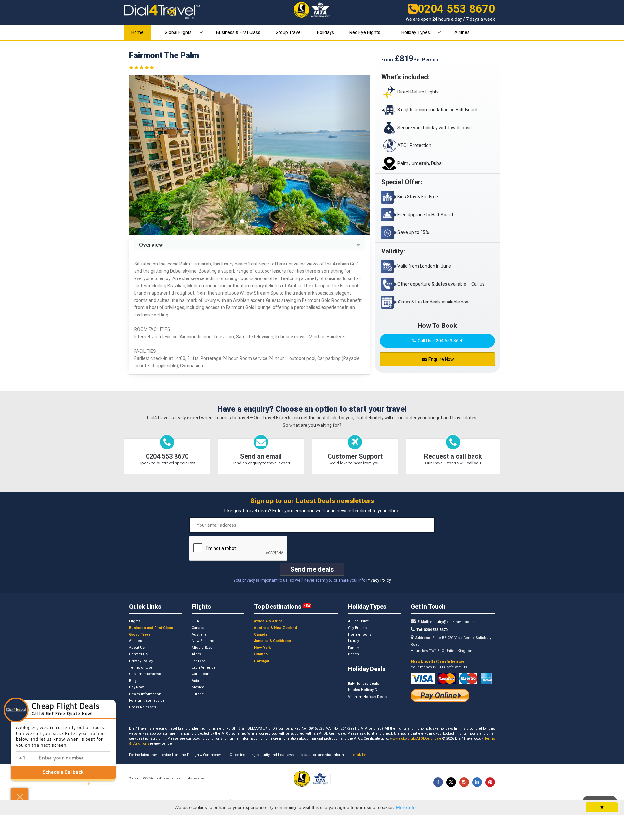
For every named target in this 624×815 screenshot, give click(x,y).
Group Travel (289, 32)
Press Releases (142, 707)
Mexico (198, 687)
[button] (147, 155)
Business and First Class (151, 628)
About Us (137, 648)
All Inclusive (358, 621)
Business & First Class (238, 32)
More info (406, 807)
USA (195, 621)
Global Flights (178, 32)
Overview (151, 245)
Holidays (325, 32)
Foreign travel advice (147, 700)
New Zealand (203, 641)
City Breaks (357, 628)
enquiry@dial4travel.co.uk (451, 622)
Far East (198, 661)
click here (361, 755)
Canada (198, 628)
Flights (134, 621)
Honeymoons (359, 634)
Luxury (353, 641)
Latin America (203, 667)
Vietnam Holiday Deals (367, 697)
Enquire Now (441, 359)
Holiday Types (415, 32)
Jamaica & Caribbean (272, 641)
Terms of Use (140, 667)
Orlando (261, 654)
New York (262, 648)
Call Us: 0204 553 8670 (441, 340)
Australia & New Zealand (275, 628)
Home (137, 32)
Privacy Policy (378, 580)
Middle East (202, 648)
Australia (199, 634)
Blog (133, 681)
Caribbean (200, 674)
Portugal (261, 661)
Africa (197, 654)
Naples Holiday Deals (366, 690)
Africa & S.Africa (268, 621)
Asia (195, 681)
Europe (198, 694)
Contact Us (138, 654)
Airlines (462, 32)
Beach (353, 654)
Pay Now (136, 687)
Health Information (145, 694)
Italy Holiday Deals (363, 683)
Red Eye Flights (364, 32)
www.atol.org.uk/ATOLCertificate (415, 738)
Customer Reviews (145, 674)
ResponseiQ (96, 784)
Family (353, 648)
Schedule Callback (63, 772)
